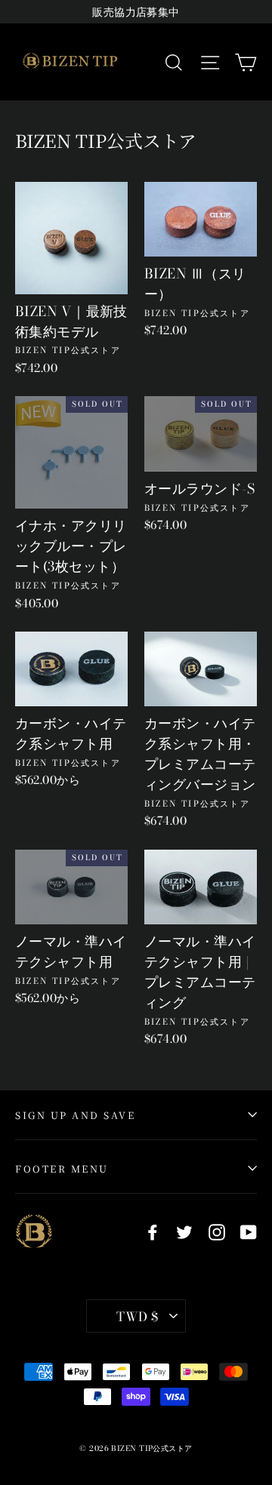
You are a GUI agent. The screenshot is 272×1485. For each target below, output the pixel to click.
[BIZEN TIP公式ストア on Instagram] (217, 1232)
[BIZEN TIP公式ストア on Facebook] (152, 1232)
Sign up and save (75, 1115)
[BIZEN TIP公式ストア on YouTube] (248, 1232)
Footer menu (62, 1168)
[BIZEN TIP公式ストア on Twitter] (184, 1232)
